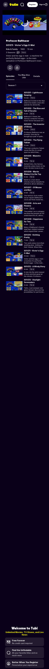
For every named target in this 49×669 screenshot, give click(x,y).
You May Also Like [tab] (24, 76)
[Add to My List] (10, 68)
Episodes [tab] (10, 76)
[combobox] (25, 85)
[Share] (17, 68)
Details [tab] (36, 76)
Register (32, 4)
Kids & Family (12, 49)
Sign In (42, 4)
